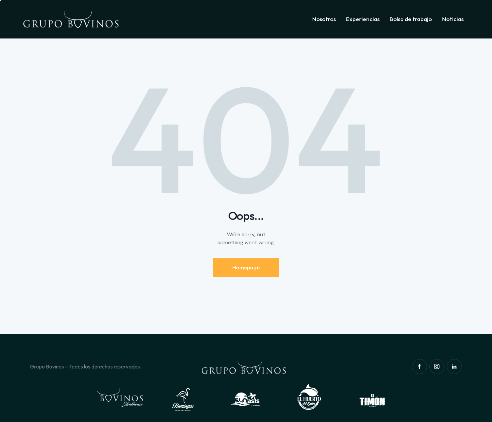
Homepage (246, 267)
